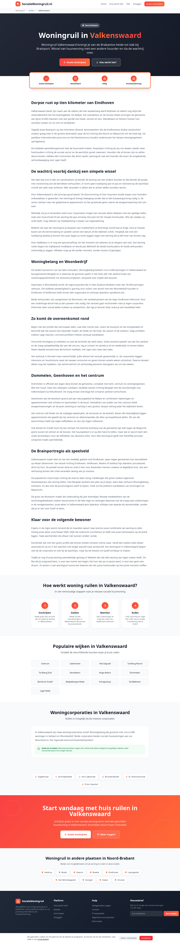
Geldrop (48, 872)
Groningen (135, 485)
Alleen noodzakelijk (129, 938)
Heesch (79, 872)
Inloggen (137, 4)
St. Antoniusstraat (137, 776)
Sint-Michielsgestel (67, 880)
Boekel (96, 872)
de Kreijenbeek (65, 776)
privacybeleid (43, 939)
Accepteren (146, 938)
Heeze (105, 880)
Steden (31, 10)
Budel (64, 872)
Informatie (97, 921)
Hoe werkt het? (116, 4)
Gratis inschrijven (154, 4)
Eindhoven (36, 292)
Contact (95, 909)
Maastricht (118, 133)
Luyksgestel (133, 872)
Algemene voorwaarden (103, 917)
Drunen (121, 880)
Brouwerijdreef (112, 776)
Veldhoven (50, 292)
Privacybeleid (98, 913)
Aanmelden (171, 913)
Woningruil (20, 10)
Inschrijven (59, 913)
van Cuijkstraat (88, 776)
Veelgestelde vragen (101, 905)
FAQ (128, 4)
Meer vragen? (108, 834)
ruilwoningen (141, 500)
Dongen (89, 880)
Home (103, 4)
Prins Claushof (91, 784)
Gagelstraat (43, 776)
